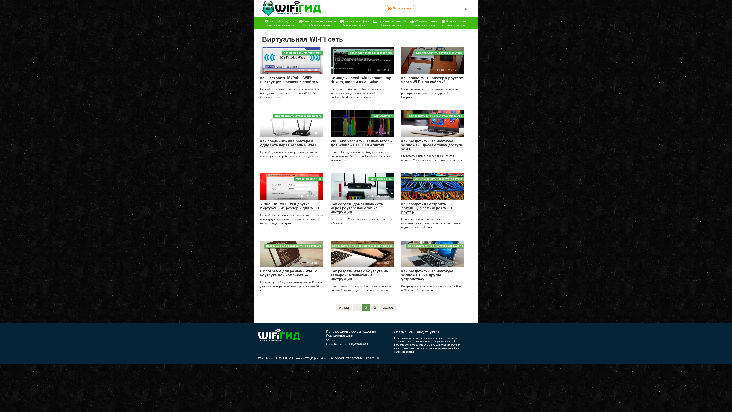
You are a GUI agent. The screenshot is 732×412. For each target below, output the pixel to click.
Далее (388, 307)
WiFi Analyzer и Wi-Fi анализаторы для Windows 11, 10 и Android (362, 142)
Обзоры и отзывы (424, 23)
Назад (344, 307)
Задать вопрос (402, 8)
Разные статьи (454, 23)
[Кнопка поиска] (466, 8)
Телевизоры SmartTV (391, 23)
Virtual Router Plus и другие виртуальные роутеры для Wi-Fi (289, 205)
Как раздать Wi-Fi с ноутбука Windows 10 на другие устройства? (427, 275)
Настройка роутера (279, 23)
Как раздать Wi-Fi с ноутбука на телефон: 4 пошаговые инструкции (359, 275)
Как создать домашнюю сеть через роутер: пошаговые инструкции (357, 207)
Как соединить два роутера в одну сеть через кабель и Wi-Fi (288, 142)
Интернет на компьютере (319, 23)
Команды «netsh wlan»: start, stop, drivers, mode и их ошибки (361, 79)
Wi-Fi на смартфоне (356, 23)
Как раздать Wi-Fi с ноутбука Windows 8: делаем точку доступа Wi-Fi (432, 144)
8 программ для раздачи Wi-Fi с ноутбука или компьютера (288, 273)
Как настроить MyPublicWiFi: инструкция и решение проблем (289, 79)
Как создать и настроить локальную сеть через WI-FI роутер (426, 207)
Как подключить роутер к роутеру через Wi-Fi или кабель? (432, 79)
